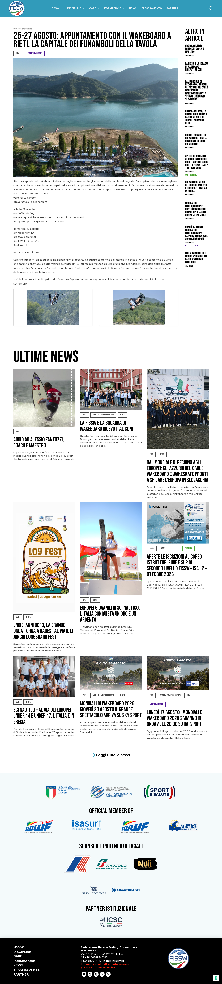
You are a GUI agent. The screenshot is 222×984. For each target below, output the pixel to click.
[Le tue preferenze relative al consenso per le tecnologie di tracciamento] (216, 978)
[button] (211, 8)
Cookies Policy (105, 967)
